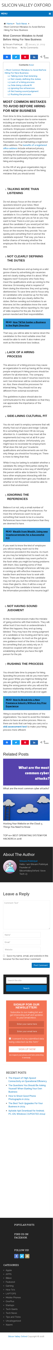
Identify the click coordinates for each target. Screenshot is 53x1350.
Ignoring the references (21, 88)
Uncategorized (13, 1321)
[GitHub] (27, 1256)
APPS (9, 1274)
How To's (10, 1289)
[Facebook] (16, 1256)
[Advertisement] (29, 1144)
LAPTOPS (11, 1293)
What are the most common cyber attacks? (26, 788)
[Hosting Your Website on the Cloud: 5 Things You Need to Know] (26, 807)
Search (26, 988)
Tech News (21, 23)
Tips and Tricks (13, 1317)
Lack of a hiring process (21, 82)
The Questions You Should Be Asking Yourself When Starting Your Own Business (27, 1088)
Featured (10, 1282)
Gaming (10, 1286)
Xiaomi (9, 1324)
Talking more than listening (22, 76)
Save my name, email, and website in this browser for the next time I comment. (25, 957)
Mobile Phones (13, 1297)
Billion (9, 1278)
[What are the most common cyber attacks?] (26, 772)
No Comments (30, 47)
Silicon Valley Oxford (26, 5)
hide (31, 65)
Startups (10, 1305)
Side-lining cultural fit (20, 85)
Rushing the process (19, 94)
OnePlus (10, 1301)
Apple (9, 1270)
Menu (4, 13)
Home (10, 23)
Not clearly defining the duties (24, 79)
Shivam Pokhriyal (13, 44)
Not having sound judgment (23, 91)
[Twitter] (22, 1256)
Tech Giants (12, 1309)
